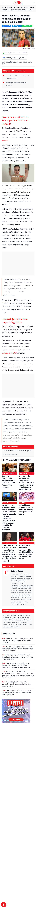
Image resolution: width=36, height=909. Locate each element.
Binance (5, 140)
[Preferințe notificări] (3, 904)
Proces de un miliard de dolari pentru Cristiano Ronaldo (17, 77)
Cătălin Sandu (14, 62)
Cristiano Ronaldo (20, 451)
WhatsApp (28, 26)
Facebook (7, 26)
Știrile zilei (9, 633)
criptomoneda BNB (9, 352)
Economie (14, 454)
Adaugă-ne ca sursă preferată (16, 53)
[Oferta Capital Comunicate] (18, 711)
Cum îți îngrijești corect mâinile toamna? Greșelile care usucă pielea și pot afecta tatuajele (17, 684)
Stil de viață (23, 473)
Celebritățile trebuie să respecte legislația (16, 84)
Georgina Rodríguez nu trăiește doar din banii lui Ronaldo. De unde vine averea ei (9, 481)
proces (29, 451)
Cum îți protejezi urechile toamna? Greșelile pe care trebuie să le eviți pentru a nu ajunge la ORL (17, 657)
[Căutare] (33, 2)
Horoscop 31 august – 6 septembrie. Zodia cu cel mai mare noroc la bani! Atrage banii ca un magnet (17, 649)
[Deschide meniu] (3, 3)
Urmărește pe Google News (15, 58)
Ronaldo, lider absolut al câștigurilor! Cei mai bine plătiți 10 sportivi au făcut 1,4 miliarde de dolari (26, 552)
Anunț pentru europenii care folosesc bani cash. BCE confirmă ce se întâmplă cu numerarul (17, 640)
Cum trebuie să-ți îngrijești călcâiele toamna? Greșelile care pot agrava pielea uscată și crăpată (17, 692)
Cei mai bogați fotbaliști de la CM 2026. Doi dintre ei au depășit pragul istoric (26, 509)
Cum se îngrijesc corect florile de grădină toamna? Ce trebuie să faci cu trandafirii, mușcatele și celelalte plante (16, 665)
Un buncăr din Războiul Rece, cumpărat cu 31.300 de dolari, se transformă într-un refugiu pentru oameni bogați (26, 482)
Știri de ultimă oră (8, 473)
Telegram (17, 26)
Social (22, 543)
